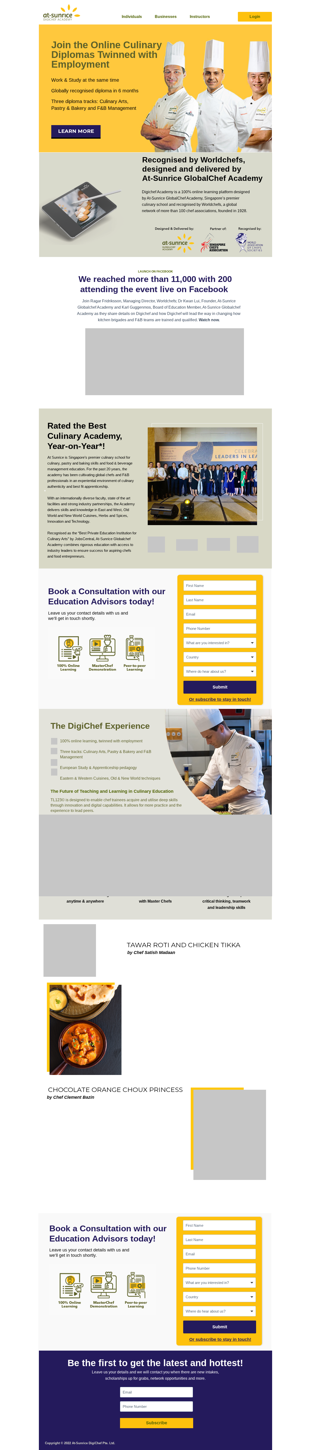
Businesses (166, 17)
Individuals (132, 17)
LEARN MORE (76, 131)
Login (255, 17)
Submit (220, 687)
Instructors (200, 17)
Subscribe (156, 1422)
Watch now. (209, 320)
